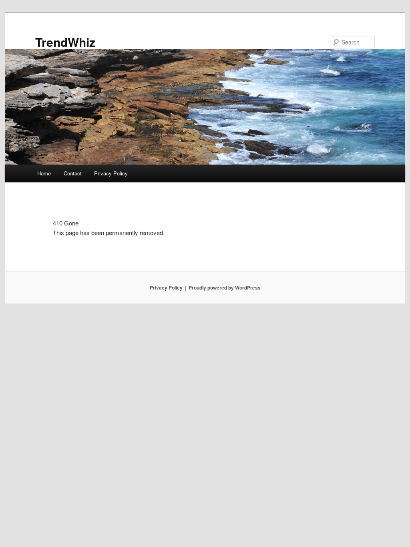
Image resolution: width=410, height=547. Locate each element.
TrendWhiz (65, 41)
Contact (73, 173)
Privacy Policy (111, 173)
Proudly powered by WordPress (225, 287)
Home (44, 173)
